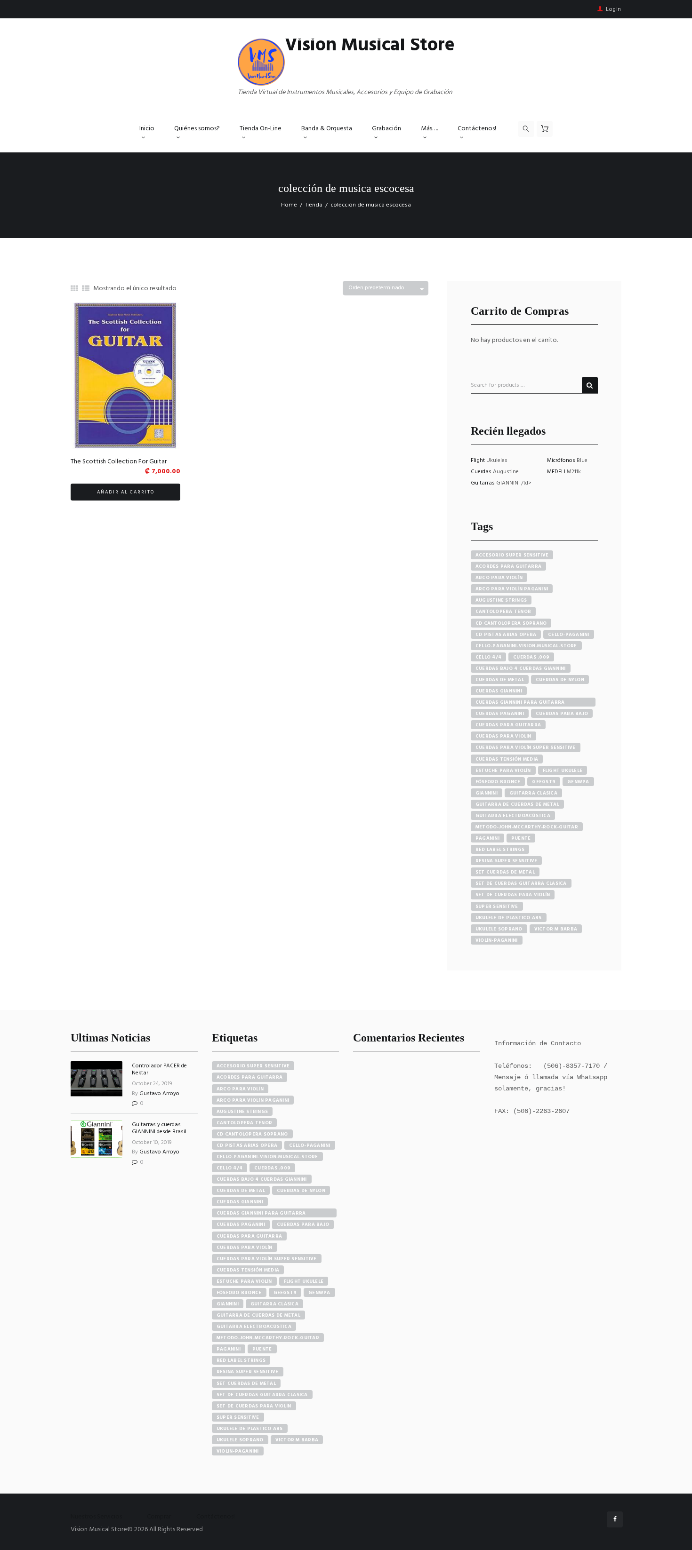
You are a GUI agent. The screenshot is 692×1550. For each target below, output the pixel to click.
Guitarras (483, 483)
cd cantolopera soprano (511, 623)
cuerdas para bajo (562, 713)
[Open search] (526, 129)
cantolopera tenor (503, 611)
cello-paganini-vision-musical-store (526, 646)
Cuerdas (482, 472)
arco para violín (499, 577)
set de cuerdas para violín (512, 894)
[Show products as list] (85, 289)
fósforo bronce (498, 782)
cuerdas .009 (531, 657)
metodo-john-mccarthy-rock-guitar (526, 827)
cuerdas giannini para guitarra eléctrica (520, 703)
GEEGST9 (543, 782)
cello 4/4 (488, 657)
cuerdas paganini (499, 713)
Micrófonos (562, 460)
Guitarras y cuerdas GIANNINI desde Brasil (159, 1128)
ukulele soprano (499, 929)
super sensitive (496, 906)
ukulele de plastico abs (508, 918)
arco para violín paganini (511, 589)
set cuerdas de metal (505, 872)
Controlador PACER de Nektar (159, 1069)
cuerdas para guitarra (508, 725)
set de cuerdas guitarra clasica (521, 883)
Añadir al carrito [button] (125, 492)
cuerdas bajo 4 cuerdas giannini (520, 668)
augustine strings (501, 600)
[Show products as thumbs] (74, 289)
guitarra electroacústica (512, 815)
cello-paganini (568, 634)
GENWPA (578, 782)
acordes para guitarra (508, 566)
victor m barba (556, 929)
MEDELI (557, 472)
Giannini (486, 793)
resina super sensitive (506, 861)
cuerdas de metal (499, 680)
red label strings (499, 849)
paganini (487, 838)
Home (289, 205)
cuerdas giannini (498, 691)
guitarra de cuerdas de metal (517, 804)
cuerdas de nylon (560, 680)
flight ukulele (563, 770)
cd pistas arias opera (505, 634)
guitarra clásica (533, 793)
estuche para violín (503, 770)
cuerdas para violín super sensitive (525, 747)
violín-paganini (496, 940)
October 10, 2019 (152, 1142)
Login (613, 9)
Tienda (313, 205)
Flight (478, 460)
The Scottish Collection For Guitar (119, 461)
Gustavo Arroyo (159, 1093)
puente (521, 838)
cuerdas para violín (503, 736)
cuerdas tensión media (506, 759)
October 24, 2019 (152, 1084)
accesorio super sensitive (511, 555)
